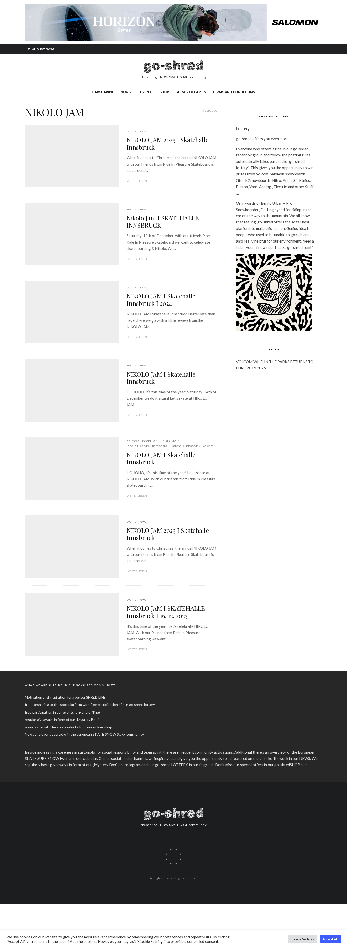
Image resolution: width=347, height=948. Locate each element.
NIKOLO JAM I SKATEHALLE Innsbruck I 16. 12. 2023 (166, 612)
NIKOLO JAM (169, 441)
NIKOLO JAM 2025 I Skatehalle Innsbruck (168, 143)
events (146, 92)
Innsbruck (149, 441)
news (142, 131)
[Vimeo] (310, 49)
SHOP (164, 92)
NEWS (125, 92)
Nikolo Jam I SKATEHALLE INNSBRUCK (163, 221)
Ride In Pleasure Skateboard (147, 446)
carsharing (103, 92)
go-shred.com (187, 878)
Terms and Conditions (233, 92)
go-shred (133, 441)
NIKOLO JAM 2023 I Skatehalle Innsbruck (168, 534)
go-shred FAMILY (190, 92)
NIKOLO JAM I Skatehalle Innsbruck (161, 378)
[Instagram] (303, 49)
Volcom (208, 446)
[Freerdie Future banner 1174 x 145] (173, 6)
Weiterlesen (137, 181)
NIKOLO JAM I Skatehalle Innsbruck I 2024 (161, 299)
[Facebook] (295, 49)
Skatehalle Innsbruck (185, 446)
